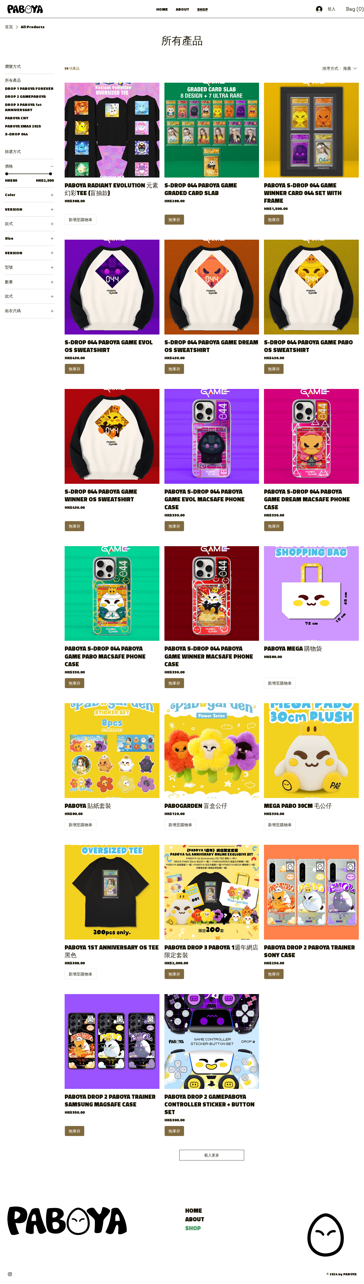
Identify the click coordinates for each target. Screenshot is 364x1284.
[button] (355, 9)
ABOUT (194, 1219)
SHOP (193, 1228)
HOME (193, 1210)
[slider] (7, 174)
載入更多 (211, 1155)
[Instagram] (9, 1274)
